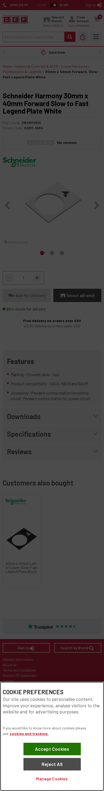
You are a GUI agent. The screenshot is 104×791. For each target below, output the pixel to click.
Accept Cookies (52, 749)
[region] (52, 736)
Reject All (52, 764)
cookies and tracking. (29, 733)
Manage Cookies (52, 778)
